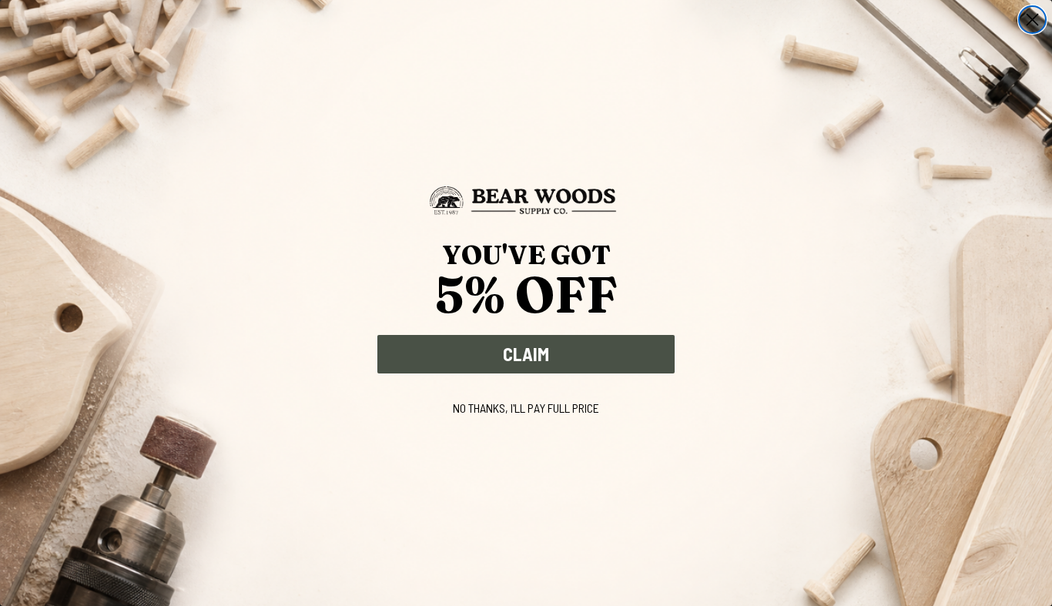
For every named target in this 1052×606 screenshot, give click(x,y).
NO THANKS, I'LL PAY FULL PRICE (526, 407)
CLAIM (526, 354)
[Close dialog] (1032, 19)
